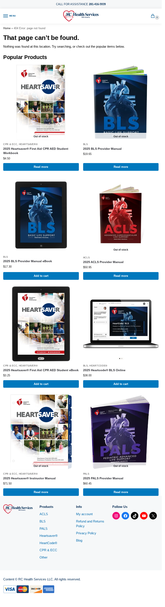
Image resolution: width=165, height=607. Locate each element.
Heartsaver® (28, 144)
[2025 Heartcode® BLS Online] (121, 324)
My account (84, 514)
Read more (41, 166)
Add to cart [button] (41, 275)
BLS (85, 144)
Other (43, 557)
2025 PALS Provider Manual (103, 478)
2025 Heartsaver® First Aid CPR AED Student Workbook (35, 151)
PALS (86, 473)
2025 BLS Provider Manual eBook (27, 261)
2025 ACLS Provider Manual (103, 262)
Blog (79, 540)
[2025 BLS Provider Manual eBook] (41, 215)
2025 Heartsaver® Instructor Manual (29, 478)
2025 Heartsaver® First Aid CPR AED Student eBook (41, 370)
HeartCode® (98, 365)
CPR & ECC (10, 144)
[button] (154, 16)
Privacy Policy (86, 533)
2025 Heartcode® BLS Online (104, 370)
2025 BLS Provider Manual (102, 148)
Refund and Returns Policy (90, 524)
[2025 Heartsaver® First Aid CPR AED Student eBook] (41, 324)
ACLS (86, 257)
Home (7, 28)
